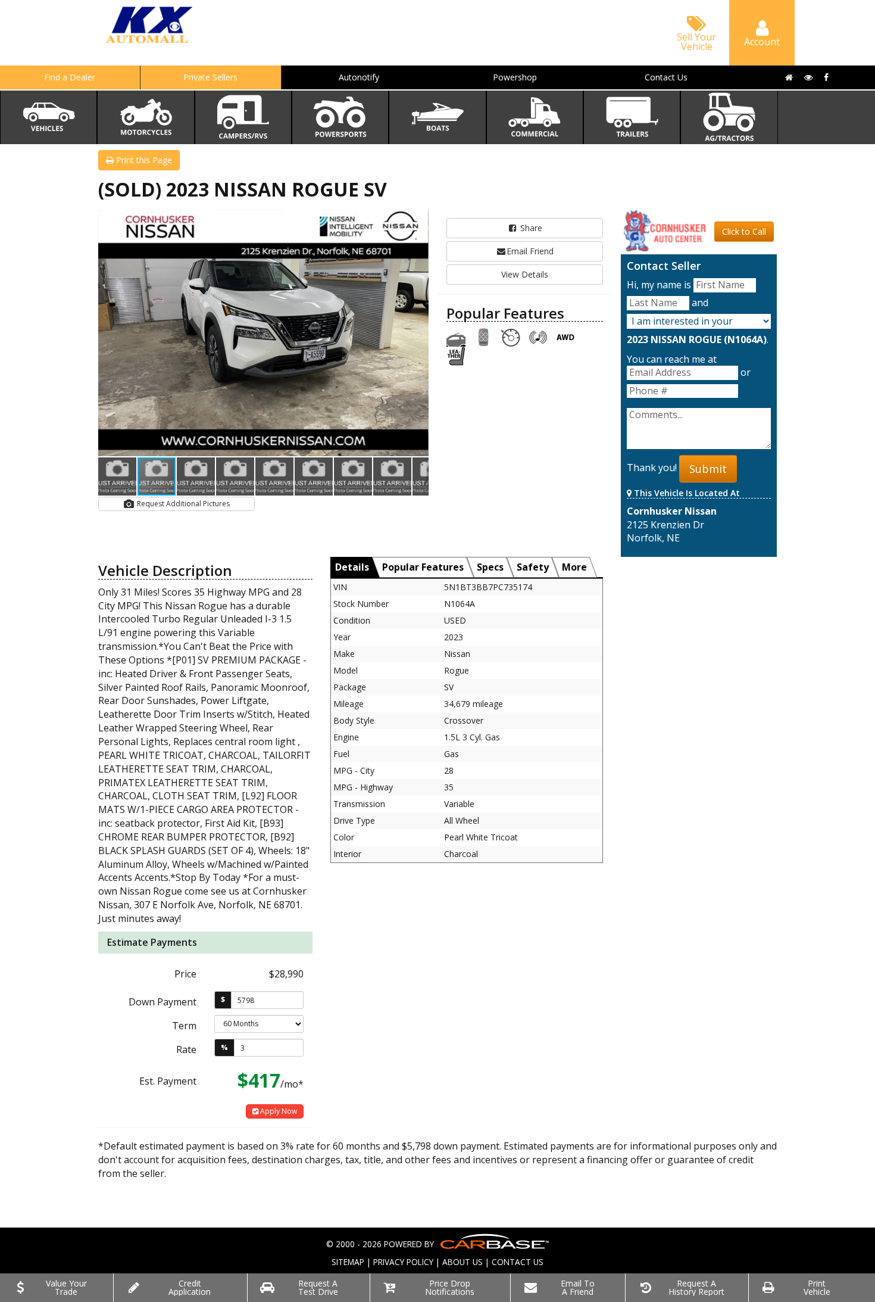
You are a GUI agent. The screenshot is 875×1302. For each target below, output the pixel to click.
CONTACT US (517, 1261)
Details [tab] (352, 567)
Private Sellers (210, 77)
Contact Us (666, 77)
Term (184, 1025)
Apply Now (277, 1111)
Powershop (515, 77)
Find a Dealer (69, 77)
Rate (186, 1049)
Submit (708, 469)
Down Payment (162, 1001)
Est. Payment (167, 1081)
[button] (417, 219)
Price (185, 973)
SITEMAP (348, 1261)
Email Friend (530, 251)
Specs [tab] (490, 567)
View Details (524, 274)
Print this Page (143, 160)
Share (530, 227)
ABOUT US (462, 1261)
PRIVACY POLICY (403, 1261)
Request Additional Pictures (182, 504)
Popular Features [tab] (423, 567)
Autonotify (359, 77)
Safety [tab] (533, 567)
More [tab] (574, 567)
